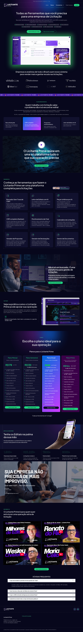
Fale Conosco (69, 5)
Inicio (47, 5)
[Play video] (41, 145)
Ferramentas (59, 5)
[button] (41, 580)
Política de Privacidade (26, 616)
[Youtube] (77, 609)
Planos (52, 5)
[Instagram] (74, 609)
